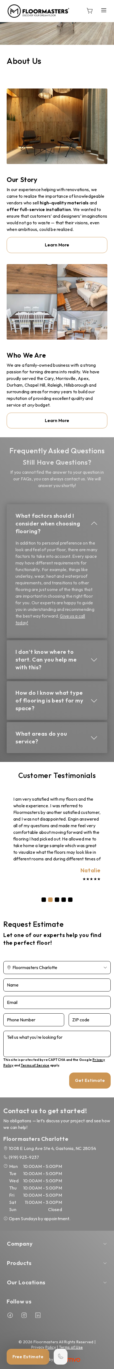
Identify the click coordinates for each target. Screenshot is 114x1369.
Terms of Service (35, 1065)
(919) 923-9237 (24, 1157)
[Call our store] (61, 1357)
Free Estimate (27, 1356)
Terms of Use (71, 1347)
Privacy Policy (43, 1347)
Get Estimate (90, 1080)
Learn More (57, 245)
